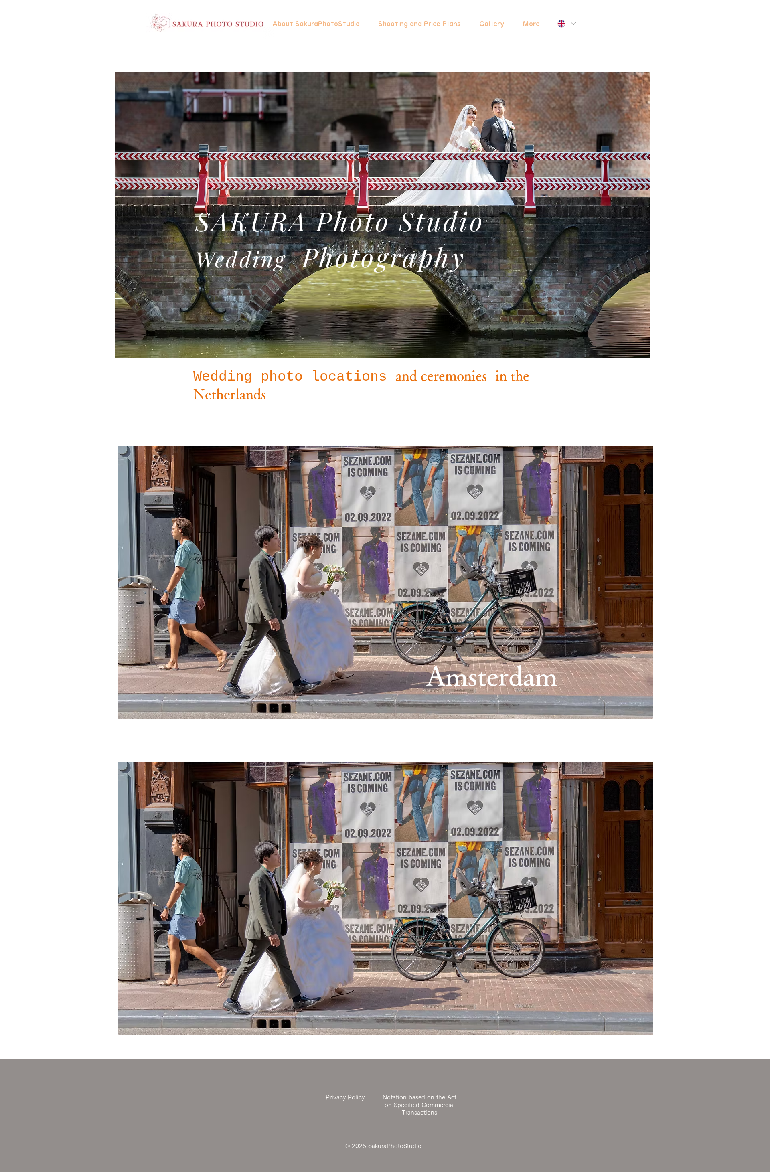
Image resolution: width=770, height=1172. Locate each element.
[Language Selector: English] (567, 24)
